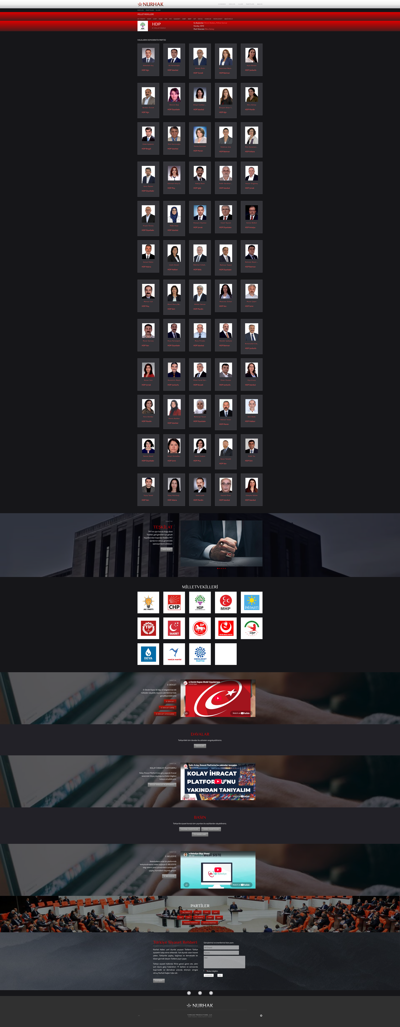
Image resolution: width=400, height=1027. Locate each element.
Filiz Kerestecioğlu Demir (255, 147)
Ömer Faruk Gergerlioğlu (203, 380)
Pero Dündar (148, 417)
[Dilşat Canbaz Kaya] (200, 94)
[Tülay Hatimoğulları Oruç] (174, 485)
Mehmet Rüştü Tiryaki (253, 262)
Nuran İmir (148, 380)
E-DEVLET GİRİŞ (167, 708)
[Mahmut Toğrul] (226, 253)
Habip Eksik (200, 183)
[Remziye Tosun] (200, 406)
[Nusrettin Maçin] (174, 370)
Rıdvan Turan (226, 420)
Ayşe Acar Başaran (226, 68)
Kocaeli (200, 385)
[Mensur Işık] (148, 291)
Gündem (222, 4)
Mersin (200, 151)
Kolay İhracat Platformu (162, 785)
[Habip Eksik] (200, 173)
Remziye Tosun (200, 417)
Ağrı (147, 70)
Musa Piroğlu (200, 341)
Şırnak (251, 188)
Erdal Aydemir (148, 144)
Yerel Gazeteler (211, 829)
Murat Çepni (252, 301)
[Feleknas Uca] (225, 135)
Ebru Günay (209, 29)
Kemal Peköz (148, 262)
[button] (217, 568)
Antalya (252, 227)
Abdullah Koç (148, 65)
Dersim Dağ (174, 105)
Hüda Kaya (174, 226)
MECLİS (141, 10)
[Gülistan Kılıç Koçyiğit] (174, 173)
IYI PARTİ (199, 917)
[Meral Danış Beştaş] (174, 292)
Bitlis (199, 269)
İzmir (251, 306)
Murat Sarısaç (148, 341)
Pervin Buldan (209, 23)
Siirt (173, 309)
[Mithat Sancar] (200, 292)
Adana (148, 267)
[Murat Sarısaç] (148, 330)
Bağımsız (229, 19)
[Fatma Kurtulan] (200, 135)
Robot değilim (212, 971)
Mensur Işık (148, 301)
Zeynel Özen (226, 495)
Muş (173, 188)
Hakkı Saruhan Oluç (227, 183)
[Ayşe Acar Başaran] (225, 56)
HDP (160, 19)
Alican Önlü (200, 68)
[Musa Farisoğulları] (174, 330)
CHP (155, 19)
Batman (226, 73)
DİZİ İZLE (166, 549)
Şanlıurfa (252, 70)
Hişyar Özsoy (148, 226)
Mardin (252, 109)
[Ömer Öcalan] (226, 370)
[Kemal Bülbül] (251, 212)
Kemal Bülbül (251, 223)
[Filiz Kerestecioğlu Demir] (251, 135)
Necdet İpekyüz (226, 341)
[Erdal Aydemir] (148, 133)
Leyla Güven (174, 265)
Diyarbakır (176, 109)
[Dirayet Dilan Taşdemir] (225, 96)
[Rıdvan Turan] (225, 408)
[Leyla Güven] (174, 253)
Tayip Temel (148, 495)
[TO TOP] (139, 1016)
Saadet (177, 19)
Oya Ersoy (252, 380)
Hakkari (175, 269)
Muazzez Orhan (226, 301)
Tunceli (200, 73)
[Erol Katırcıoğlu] (174, 133)
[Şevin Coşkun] (200, 445)
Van (224, 306)
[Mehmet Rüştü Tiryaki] (251, 252)
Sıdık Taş (251, 456)
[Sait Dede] (251, 406)
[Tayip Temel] (148, 485)
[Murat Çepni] (251, 291)
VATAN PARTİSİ (209, 923)
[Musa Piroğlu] (200, 330)
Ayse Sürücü (251, 65)
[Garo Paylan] (148, 174)
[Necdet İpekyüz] (226, 330)
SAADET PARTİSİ (191, 923)
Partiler (250, 4)
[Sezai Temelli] (225, 447)
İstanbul (175, 70)
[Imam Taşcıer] (226, 212)
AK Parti (141, 19)
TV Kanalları (200, 834)
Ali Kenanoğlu (174, 65)
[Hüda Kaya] (174, 214)
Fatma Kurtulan (200, 146)
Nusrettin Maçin (174, 380)
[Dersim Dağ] (174, 94)
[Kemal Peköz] (148, 252)
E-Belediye (169, 876)
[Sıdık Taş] (251, 445)
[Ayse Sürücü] (251, 55)
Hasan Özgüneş (252, 183)
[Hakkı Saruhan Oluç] (226, 173)
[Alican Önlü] (200, 56)
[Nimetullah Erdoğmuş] (251, 332)
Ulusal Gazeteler (189, 829)
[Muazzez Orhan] (226, 291)
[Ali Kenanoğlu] (174, 55)
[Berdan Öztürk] (148, 96)
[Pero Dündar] (148, 406)
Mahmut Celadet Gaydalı (203, 265)
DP (195, 19)
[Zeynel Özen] (226, 485)
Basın (259, 4)
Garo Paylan (148, 186)
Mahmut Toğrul (226, 265)
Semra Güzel (148, 456)
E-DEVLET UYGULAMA (165, 714)
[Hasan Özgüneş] (251, 173)
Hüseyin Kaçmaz (200, 223)
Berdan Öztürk (148, 108)
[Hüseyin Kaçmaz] (200, 212)
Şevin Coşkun (200, 456)
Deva (200, 19)
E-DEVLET (170, 701)
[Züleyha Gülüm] (251, 485)
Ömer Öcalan (226, 380)
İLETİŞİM (158, 981)
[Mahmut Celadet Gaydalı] (200, 253)
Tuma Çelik (200, 495)
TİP (166, 19)
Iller (240, 4)
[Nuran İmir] (148, 370)
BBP (189, 19)
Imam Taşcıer (226, 223)
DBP (184, 19)
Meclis (232, 4)
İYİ (170, 19)
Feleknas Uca (226, 147)
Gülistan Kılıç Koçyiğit (176, 183)
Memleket (217, 19)
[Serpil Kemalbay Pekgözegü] (174, 445)
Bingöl (148, 149)
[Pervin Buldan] (174, 407)
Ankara (252, 151)
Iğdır (199, 188)
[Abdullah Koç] (148, 55)
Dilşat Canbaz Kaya (201, 105)
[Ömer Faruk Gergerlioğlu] (200, 370)
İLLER (158, 10)
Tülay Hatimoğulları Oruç (178, 495)
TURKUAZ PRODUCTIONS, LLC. (200, 1015)
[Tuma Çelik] (200, 485)
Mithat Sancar (221, 23)
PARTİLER (150, 10)
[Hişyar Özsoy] (148, 214)
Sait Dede (252, 417)
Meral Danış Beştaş (175, 304)
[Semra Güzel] (148, 445)
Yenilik (208, 19)
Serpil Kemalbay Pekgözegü (179, 456)
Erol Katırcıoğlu (174, 144)
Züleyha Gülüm (252, 495)
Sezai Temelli (226, 459)
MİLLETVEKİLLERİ (146, 14)
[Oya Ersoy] (251, 370)
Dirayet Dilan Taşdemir (228, 108)
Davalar (200, 746)
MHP (149, 19)
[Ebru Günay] (251, 94)
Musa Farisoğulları (175, 341)
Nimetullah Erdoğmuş (253, 344)
